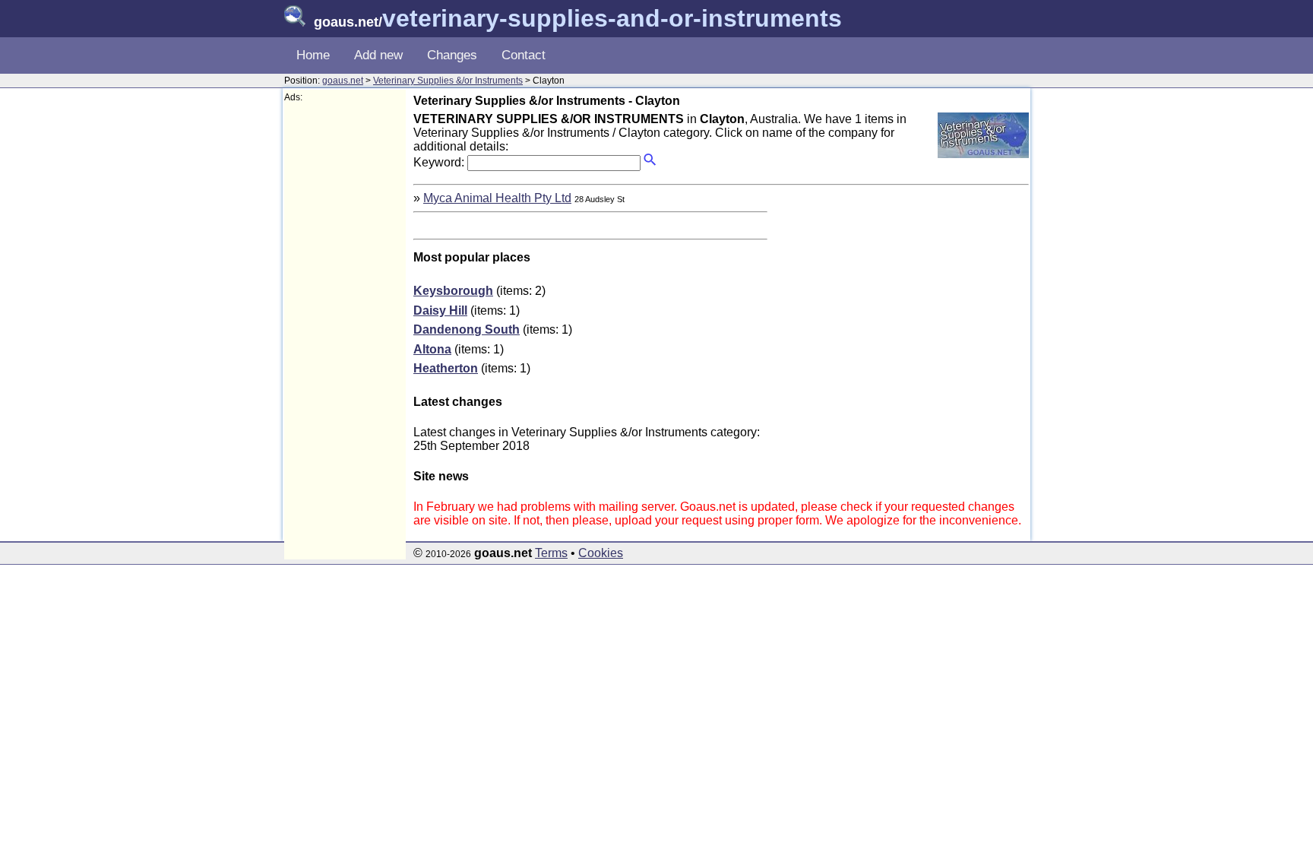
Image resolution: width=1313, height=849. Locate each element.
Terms (551, 552)
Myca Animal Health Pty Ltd (497, 198)
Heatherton (445, 368)
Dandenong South (466, 329)
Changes (452, 55)
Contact (523, 55)
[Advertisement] (345, 331)
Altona (432, 349)
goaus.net (342, 80)
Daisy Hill (440, 310)
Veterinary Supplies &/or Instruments (448, 80)
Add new (378, 55)
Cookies (600, 552)
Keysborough (453, 290)
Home (313, 55)
